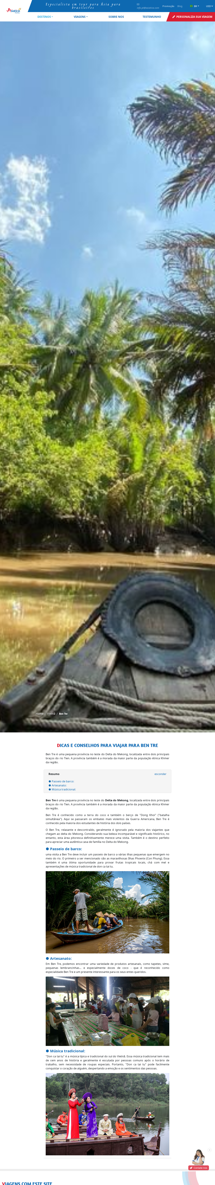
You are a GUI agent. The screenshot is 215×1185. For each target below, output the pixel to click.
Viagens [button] (79, 17)
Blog (179, 6)
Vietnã (51, 713)
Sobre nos (116, 17)
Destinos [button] (44, 17)
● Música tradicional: (62, 789)
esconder (160, 774)
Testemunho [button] (152, 17)
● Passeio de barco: (61, 781)
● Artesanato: (58, 785)
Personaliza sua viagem (194, 17)
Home (40, 713)
